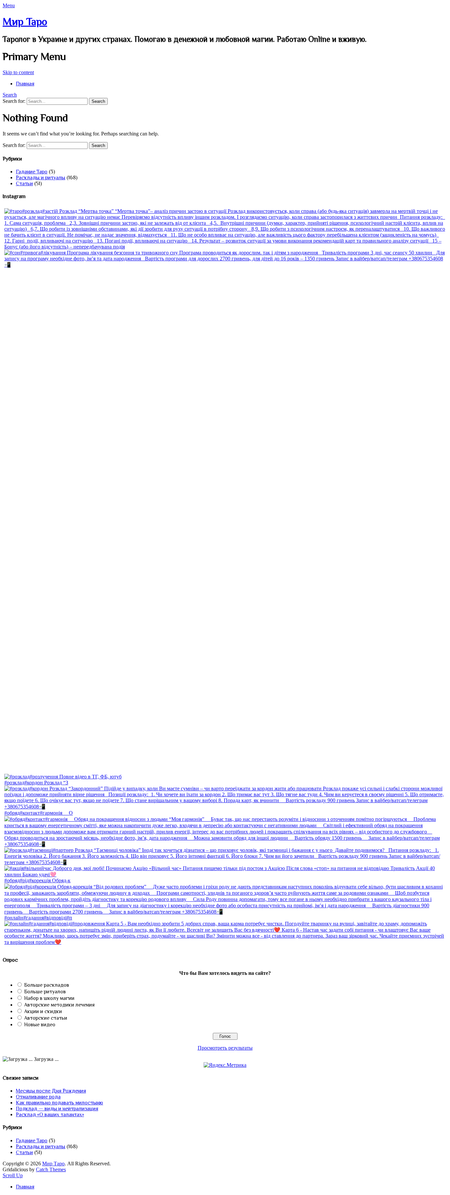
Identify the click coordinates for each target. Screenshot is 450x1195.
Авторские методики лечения (59, 1005)
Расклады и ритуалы (40, 178)
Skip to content (18, 72)
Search (10, 95)
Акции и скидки (43, 1011)
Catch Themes (51, 1169)
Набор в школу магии (49, 998)
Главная (25, 84)
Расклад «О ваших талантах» (50, 1115)
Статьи (24, 184)
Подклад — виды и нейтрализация (57, 1109)
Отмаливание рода (38, 1097)
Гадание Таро (31, 172)
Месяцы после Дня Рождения (51, 1091)
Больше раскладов (46, 985)
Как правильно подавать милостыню (59, 1103)
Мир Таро (25, 21)
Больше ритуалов (45, 992)
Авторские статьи (45, 1018)
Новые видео (39, 1025)
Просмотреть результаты (225, 1048)
